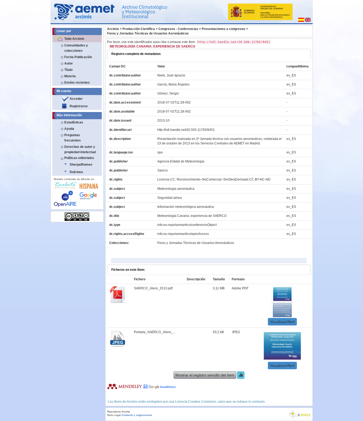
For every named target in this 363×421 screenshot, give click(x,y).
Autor (68, 63)
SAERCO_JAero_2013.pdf (153, 288)
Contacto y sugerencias (136, 415)
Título (68, 70)
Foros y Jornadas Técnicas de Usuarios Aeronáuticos (148, 33)
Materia (70, 76)
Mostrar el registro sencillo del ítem (204, 375)
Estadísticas (73, 122)
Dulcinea (76, 172)
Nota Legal (114, 415)
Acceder (76, 99)
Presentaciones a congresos (223, 29)
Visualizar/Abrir (282, 322)
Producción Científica (139, 29)
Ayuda (69, 129)
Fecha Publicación (78, 57)
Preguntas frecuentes (72, 137)
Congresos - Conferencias (178, 29)
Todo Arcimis (74, 39)
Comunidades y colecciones (76, 48)
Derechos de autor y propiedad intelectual (80, 149)
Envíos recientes (77, 82)
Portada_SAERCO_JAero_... (154, 332)
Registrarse (79, 106)
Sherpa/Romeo (81, 164)
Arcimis (113, 29)
